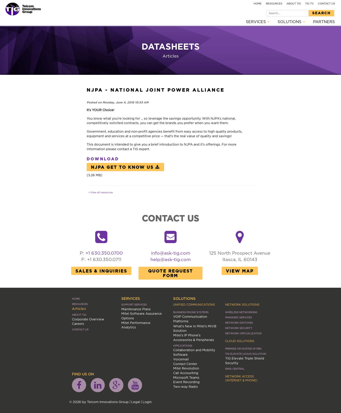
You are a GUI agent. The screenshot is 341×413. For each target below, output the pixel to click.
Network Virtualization (243, 333)
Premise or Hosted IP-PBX (243, 348)
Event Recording (186, 382)
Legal (135, 402)
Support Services (134, 304)
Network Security (238, 328)
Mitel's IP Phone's (187, 335)
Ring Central (235, 368)
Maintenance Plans (136, 309)
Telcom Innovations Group (31, 9)
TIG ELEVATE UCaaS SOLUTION (245, 353)
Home (258, 3)
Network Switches (239, 322)
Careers (78, 323)
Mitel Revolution (186, 368)
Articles (79, 308)
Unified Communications (194, 304)
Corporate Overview (88, 319)
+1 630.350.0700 (104, 253)
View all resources (101, 192)
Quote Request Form (170, 273)
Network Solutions (242, 304)
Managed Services (238, 317)
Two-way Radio (185, 386)
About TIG (293, 3)
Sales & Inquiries (101, 271)
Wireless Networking (241, 312)
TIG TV (309, 3)
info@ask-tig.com (170, 253)
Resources (274, 3)
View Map (240, 271)
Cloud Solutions (239, 341)
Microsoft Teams (186, 377)
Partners (324, 22)
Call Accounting (185, 373)
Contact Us (326, 3)
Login (147, 402)
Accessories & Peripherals (193, 340)
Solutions (290, 22)
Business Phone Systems (191, 312)
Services (256, 22)
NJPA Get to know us (122, 167)
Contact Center (185, 364)
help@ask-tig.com (170, 259)
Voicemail (181, 359)
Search (321, 13)
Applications (182, 345)
